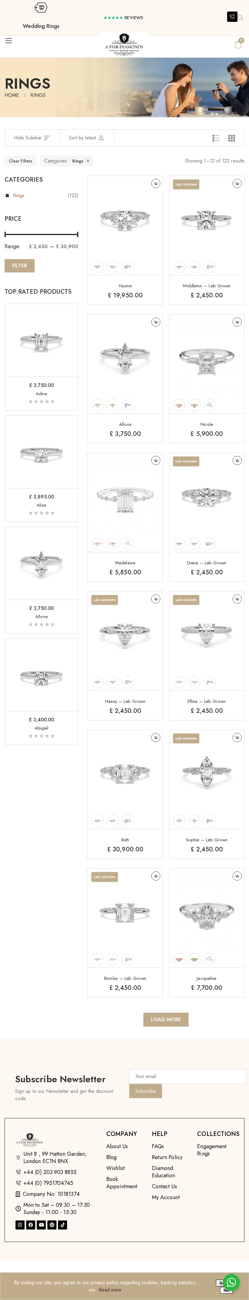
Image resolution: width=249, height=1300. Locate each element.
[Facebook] (30, 1225)
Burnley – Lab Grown (125, 978)
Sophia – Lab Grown (206, 839)
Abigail (42, 728)
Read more (110, 1289)
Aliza (41, 505)
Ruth (125, 839)
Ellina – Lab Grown (207, 701)
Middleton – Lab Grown (206, 285)
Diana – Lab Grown (206, 562)
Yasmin (125, 285)
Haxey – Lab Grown (125, 701)
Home (12, 95)
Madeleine (125, 562)
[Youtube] (41, 1225)
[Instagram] (20, 1225)
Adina (41, 393)
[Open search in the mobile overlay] (240, 17)
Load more (166, 1019)
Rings (78, 161)
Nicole (206, 424)
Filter (19, 265)
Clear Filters (20, 161)
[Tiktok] (62, 1225)
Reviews (123, 18)
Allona (41, 616)
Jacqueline (207, 978)
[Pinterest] (51, 1225)
